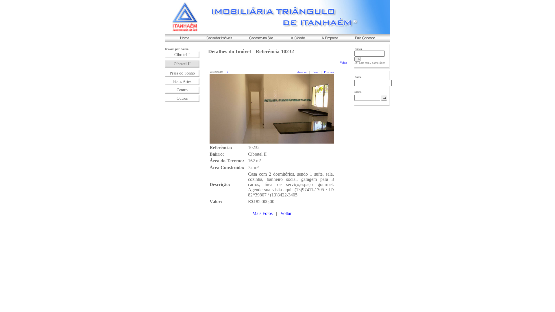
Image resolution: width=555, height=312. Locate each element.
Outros (182, 98)
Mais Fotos (262, 213)
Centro (182, 90)
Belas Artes (182, 81)
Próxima (329, 72)
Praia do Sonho (182, 73)
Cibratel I (182, 55)
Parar (315, 72)
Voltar (343, 62)
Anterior (302, 72)
